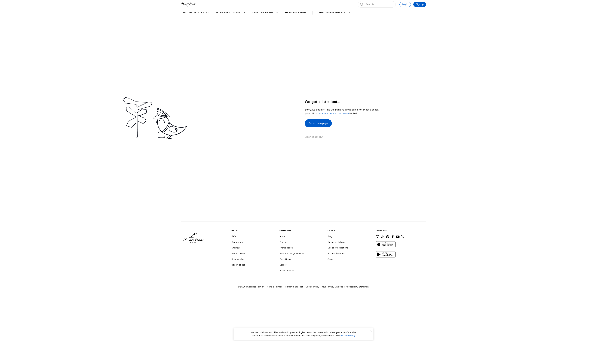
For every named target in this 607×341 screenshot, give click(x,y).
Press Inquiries (286, 270)
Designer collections (338, 247)
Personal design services (291, 253)
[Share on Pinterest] (387, 236)
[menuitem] (195, 13)
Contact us (237, 242)
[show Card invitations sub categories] (207, 13)
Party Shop (285, 259)
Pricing (282, 242)
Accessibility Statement (357, 286)
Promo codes (286, 247)
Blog (330, 236)
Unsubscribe (237, 259)
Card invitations (192, 13)
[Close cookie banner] (371, 330)
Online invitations (336, 242)
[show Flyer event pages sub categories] (244, 13)
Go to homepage (318, 123)
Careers (283, 264)
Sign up (420, 4)
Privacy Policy (348, 335)
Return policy (238, 253)
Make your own (295, 13)
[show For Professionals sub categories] (349, 13)
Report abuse (238, 264)
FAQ (233, 236)
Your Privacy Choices (332, 286)
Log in (405, 4)
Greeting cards (263, 13)
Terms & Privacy (274, 286)
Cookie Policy (312, 286)
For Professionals (332, 13)
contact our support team (334, 113)
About (282, 236)
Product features (336, 253)
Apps (330, 259)
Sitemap (235, 247)
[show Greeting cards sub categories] (277, 13)
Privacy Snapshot (294, 286)
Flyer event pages (228, 13)
